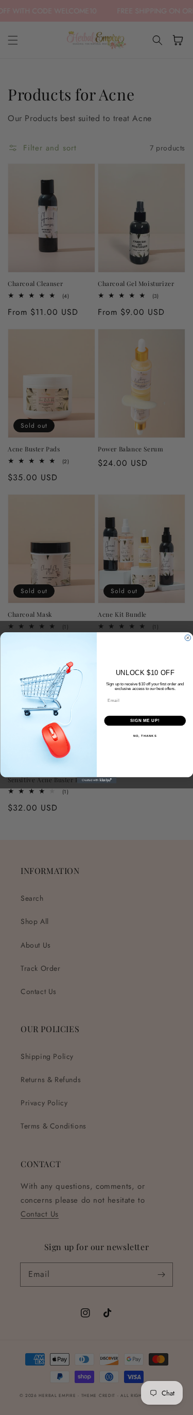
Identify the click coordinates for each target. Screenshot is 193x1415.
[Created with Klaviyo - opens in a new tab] (96, 780)
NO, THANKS (144, 735)
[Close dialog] (188, 637)
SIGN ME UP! (145, 720)
